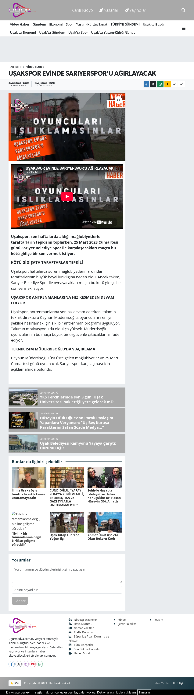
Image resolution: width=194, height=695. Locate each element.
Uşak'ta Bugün (154, 24)
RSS (16, 683)
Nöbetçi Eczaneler (85, 619)
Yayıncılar (138, 10)
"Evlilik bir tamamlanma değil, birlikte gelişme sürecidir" (27, 539)
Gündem (39, 24)
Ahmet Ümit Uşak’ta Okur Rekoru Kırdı (103, 537)
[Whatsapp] (40, 664)
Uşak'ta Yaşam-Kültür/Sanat (113, 32)
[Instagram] (26, 664)
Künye (121, 619)
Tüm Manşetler (83, 645)
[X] (19, 664)
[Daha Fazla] (167, 84)
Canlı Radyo (82, 10)
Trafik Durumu (83, 632)
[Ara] (183, 10)
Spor (69, 24)
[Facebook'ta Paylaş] (146, 84)
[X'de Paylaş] (153, 84)
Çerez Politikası (127, 624)
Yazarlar (111, 10)
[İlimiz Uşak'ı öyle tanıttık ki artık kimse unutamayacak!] (29, 477)
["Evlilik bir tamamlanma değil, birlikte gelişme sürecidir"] (29, 521)
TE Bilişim (179, 683)
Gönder (20, 601)
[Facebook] (12, 664)
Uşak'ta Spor (78, 32)
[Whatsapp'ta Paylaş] (160, 84)
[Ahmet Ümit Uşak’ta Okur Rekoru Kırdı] (105, 522)
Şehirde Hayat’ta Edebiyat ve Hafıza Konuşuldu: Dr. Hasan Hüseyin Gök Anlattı (104, 495)
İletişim (158, 619)
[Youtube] (33, 664)
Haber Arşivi (82, 653)
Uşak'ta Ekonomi (23, 32)
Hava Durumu (83, 624)
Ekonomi (56, 24)
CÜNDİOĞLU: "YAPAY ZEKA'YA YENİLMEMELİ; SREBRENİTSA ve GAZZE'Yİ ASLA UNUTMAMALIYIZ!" (67, 497)
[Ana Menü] (183, 28)
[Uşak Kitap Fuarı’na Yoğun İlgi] (67, 522)
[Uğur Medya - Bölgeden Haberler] (23, 10)
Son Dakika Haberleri (87, 649)
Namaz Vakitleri (84, 628)
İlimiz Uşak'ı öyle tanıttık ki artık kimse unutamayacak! (28, 494)
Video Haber (19, 24)
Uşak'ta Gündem (52, 32)
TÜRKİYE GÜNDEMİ (125, 24)
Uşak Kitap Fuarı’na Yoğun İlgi (64, 537)
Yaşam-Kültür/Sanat (91, 24)
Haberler (15, 67)
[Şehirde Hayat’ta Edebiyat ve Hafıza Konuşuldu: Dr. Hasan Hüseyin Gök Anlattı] (105, 477)
